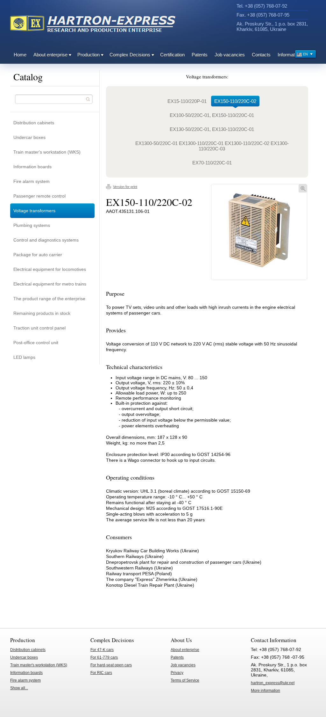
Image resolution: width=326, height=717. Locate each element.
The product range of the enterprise (49, 298)
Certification (172, 54)
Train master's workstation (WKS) (47, 152)
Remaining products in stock (41, 313)
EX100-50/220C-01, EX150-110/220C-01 (212, 115)
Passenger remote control (39, 196)
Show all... (19, 688)
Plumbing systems (31, 225)
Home (20, 54)
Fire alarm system (31, 181)
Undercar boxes (29, 137)
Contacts (261, 54)
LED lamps (24, 357)
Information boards (32, 166)
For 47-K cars (102, 650)
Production (88, 54)
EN (305, 54)
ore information (265, 690)
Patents (200, 54)
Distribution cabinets (33, 122)
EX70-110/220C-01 (212, 162)
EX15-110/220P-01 (187, 101)
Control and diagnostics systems (46, 240)
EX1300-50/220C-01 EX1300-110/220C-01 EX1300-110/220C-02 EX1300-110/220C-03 (212, 146)
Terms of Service (185, 680)
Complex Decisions (130, 54)
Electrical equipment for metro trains (49, 283)
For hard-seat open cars (111, 665)
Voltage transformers (34, 210)
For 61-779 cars (104, 657)
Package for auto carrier (37, 254)
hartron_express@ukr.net (272, 683)
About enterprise (50, 54)
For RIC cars (101, 672)
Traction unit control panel (39, 327)
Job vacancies (230, 54)
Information (289, 54)
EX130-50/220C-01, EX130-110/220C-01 (212, 129)
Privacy (177, 672)
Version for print (125, 187)
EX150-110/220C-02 (235, 101)
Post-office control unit (35, 342)
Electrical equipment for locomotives (49, 269)
